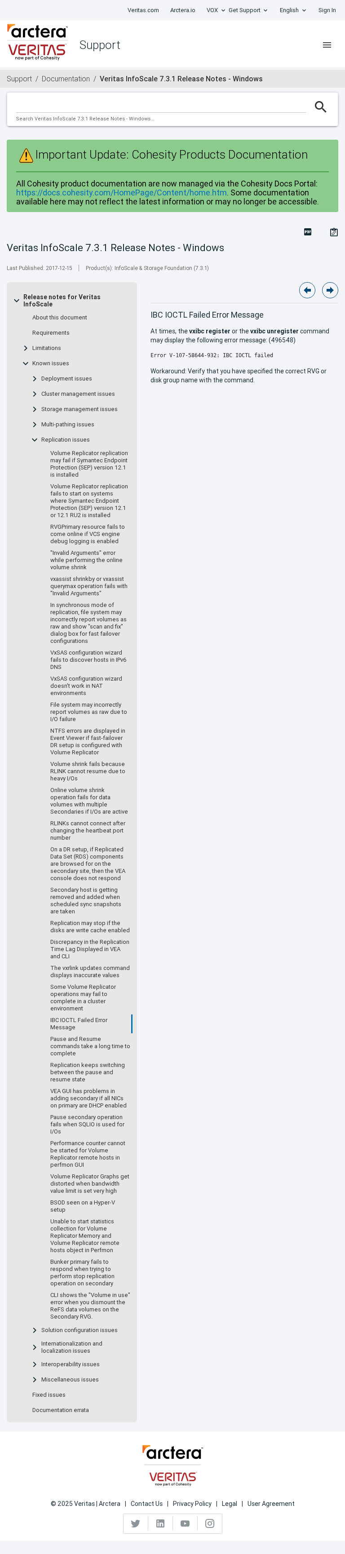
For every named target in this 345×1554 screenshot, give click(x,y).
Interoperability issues (70, 1364)
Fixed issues (49, 1395)
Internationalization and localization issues (71, 1347)
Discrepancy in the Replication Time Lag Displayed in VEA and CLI (89, 949)
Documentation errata (60, 1410)
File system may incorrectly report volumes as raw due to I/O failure (88, 712)
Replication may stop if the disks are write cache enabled (90, 927)
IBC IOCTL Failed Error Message (78, 1024)
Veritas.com (143, 10)
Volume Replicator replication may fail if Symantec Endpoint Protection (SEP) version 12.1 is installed (89, 464)
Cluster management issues (78, 394)
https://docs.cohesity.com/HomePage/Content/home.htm (121, 192)
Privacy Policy (192, 1504)
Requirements (51, 332)
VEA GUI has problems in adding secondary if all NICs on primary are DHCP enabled (88, 1098)
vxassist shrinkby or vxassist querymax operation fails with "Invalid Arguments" (89, 586)
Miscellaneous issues (70, 1379)
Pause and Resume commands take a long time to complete (90, 1046)
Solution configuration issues (79, 1330)
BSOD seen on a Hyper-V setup (82, 1206)
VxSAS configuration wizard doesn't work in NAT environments (86, 686)
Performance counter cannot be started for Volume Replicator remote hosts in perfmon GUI (87, 1154)
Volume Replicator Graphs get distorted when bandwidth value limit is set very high (89, 1184)
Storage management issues (79, 409)
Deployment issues (66, 378)
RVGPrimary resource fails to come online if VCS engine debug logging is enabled (87, 534)
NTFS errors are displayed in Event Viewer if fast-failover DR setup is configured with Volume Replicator (87, 741)
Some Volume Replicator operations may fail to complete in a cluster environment (83, 997)
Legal (229, 1504)
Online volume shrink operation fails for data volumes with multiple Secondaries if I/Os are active (89, 801)
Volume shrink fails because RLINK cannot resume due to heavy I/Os (87, 771)
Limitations (46, 348)
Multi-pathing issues (67, 424)
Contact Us (147, 1504)
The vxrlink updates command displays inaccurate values (90, 972)
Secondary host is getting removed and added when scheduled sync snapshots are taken (85, 900)
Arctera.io (182, 10)
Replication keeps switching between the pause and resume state (87, 1072)
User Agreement (271, 1504)
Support (19, 78)
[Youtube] (185, 1523)
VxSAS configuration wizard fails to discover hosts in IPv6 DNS (88, 660)
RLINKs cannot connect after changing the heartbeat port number (87, 830)
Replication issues (65, 439)
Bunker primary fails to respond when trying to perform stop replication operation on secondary (82, 1272)
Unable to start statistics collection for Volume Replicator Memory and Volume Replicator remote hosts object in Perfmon (84, 1236)
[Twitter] (136, 1523)
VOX (212, 10)
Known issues (50, 363)
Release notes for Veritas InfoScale (62, 300)
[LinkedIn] (160, 1523)
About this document (59, 317)
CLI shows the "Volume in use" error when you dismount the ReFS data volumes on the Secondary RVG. (90, 1306)
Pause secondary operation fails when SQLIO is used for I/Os (87, 1124)
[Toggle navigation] (327, 45)
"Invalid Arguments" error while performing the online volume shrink (86, 560)
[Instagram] (210, 1523)
